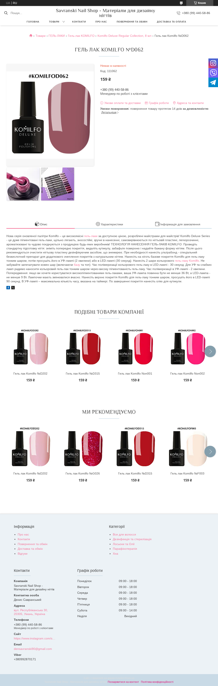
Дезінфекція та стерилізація (132, 539)
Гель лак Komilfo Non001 (135, 373)
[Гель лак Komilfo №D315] (83, 347)
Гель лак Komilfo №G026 (83, 473)
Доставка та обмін (30, 548)
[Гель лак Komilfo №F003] (188, 447)
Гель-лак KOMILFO (81, 35)
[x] (13, 288)
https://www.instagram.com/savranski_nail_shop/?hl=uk (35, 638)
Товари (54, 21)
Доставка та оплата (171, 21)
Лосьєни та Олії (124, 544)
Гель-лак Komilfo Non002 (187, 373)
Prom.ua (129, 678)
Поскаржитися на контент (123, 681)
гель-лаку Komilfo (187, 260)
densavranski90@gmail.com (33, 648)
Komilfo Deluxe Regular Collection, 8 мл (124, 35)
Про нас (101, 21)
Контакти (79, 21)
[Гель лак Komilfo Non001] (135, 347)
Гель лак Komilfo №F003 (187, 473)
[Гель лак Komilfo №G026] (83, 447)
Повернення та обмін (132, 21)
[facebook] (8, 288)
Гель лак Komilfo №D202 (30, 373)
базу (77, 264)
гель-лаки (91, 236)
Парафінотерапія (125, 548)
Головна (33, 21)
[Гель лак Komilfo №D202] (30, 347)
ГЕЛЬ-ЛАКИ (57, 35)
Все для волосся (124, 534)
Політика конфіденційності (157, 681)
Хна (115, 553)
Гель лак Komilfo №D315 (83, 373)
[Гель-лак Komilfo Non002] (188, 347)
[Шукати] (6, 13)
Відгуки (22, 553)
